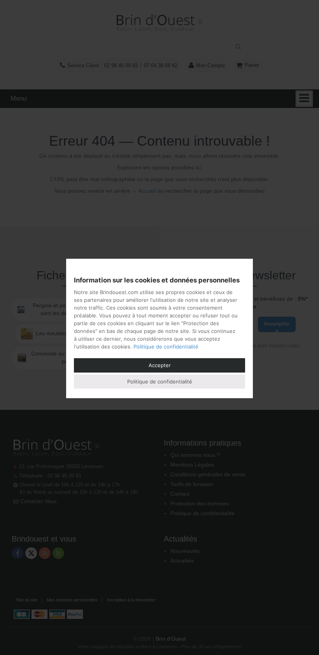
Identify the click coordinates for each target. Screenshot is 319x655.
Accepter (160, 365)
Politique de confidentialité (165, 346)
